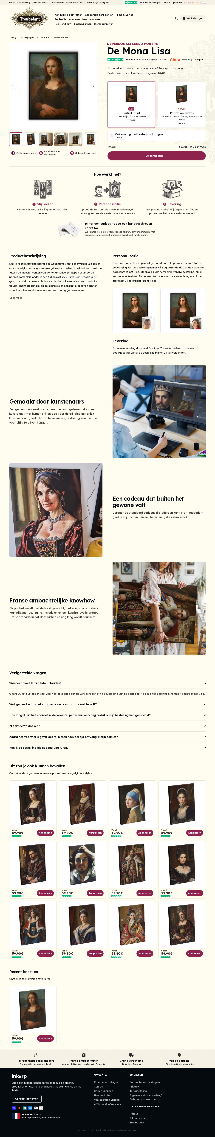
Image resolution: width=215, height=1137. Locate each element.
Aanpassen (45, 832)
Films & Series (124, 14)
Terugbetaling (138, 1091)
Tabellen (44, 37)
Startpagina (28, 37)
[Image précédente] (14, 86)
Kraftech (97, 1130)
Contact (99, 1086)
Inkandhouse (138, 1118)
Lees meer (15, 297)
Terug (12, 37)
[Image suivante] (93, 86)
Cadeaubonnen (83, 24)
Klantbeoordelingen (150, 2)
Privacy (134, 1086)
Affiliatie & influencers (107, 1104)
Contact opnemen (172, 2)
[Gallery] (159, 310)
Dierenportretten (103, 24)
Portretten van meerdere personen (77, 19)
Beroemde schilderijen (99, 14)
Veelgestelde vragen (107, 1099)
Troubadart (137, 1122)
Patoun (134, 1113)
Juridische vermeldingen (145, 1082)
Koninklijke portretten (68, 14)
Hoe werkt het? (63, 24)
